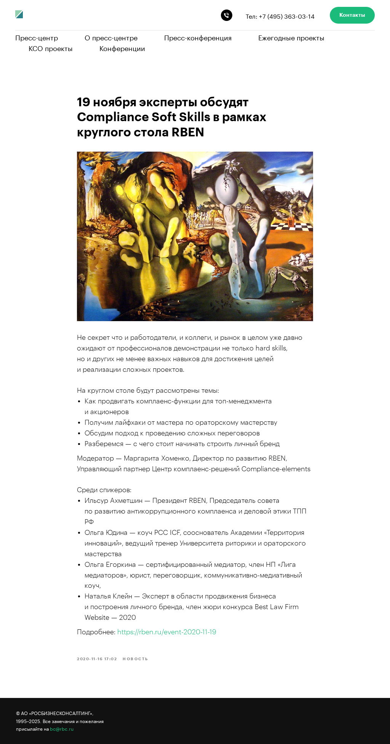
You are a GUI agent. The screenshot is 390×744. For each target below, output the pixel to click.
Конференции (122, 47)
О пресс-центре (111, 36)
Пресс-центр (36, 36)
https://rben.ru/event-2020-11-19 (166, 632)
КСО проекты (51, 47)
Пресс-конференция (198, 36)
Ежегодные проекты (291, 36)
